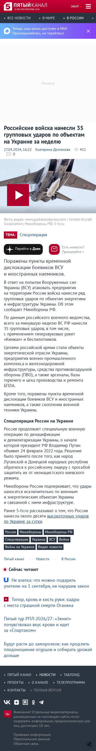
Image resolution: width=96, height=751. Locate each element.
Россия (10, 532)
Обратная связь (26, 743)
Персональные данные (32, 739)
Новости (47, 674)
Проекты (15, 682)
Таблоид (71, 674)
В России (75, 18)
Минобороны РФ (58, 532)
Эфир (75, 6)
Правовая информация (32, 734)
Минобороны (30, 532)
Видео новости (50, 547)
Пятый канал (19, 674)
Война (64, 539)
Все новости (19, 18)
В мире (48, 18)
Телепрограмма (71, 682)
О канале (40, 682)
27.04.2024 (12, 149)
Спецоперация (33, 235)
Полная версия (47, 690)
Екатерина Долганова (52, 149)
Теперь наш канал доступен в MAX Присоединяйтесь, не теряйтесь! (39, 30)
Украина (38, 539)
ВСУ (52, 539)
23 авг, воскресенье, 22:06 (26, 9)
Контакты (16, 690)
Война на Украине (19, 547)
